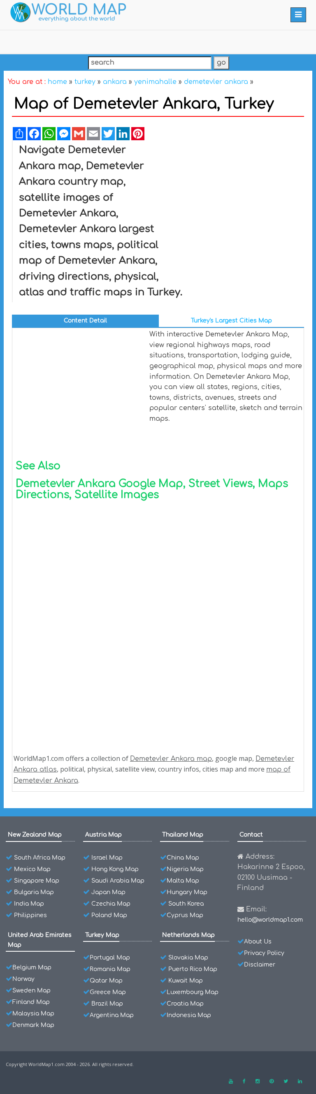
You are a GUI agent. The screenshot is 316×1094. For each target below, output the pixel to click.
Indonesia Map (189, 1015)
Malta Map (183, 881)
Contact (251, 835)
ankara (115, 82)
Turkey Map (102, 935)
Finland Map (31, 1002)
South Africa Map (39, 858)
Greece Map (108, 992)
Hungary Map (187, 892)
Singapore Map (36, 881)
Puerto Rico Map (192, 969)
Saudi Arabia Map (117, 881)
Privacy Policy (264, 953)
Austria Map (103, 835)
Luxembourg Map (192, 992)
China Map (183, 858)
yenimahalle (155, 82)
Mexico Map (32, 869)
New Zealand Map (35, 835)
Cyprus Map (185, 915)
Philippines (30, 915)
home (57, 82)
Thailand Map (182, 835)
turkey (84, 82)
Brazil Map (107, 1004)
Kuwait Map (185, 981)
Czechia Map (110, 904)
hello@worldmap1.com (270, 920)
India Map (29, 904)
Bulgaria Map (34, 892)
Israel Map (107, 858)
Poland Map (109, 915)
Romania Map (110, 969)
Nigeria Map (185, 869)
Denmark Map (33, 1025)
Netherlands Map (188, 935)
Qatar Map (106, 981)
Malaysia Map (33, 1014)
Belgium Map (31, 967)
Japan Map (108, 892)
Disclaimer (259, 965)
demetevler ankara (216, 82)
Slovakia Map (188, 958)
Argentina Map (112, 1015)
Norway (23, 979)
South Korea (186, 904)
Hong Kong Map (115, 869)
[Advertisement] (233, 204)
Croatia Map (185, 1004)
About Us (258, 942)
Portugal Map (110, 958)
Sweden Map (31, 990)
